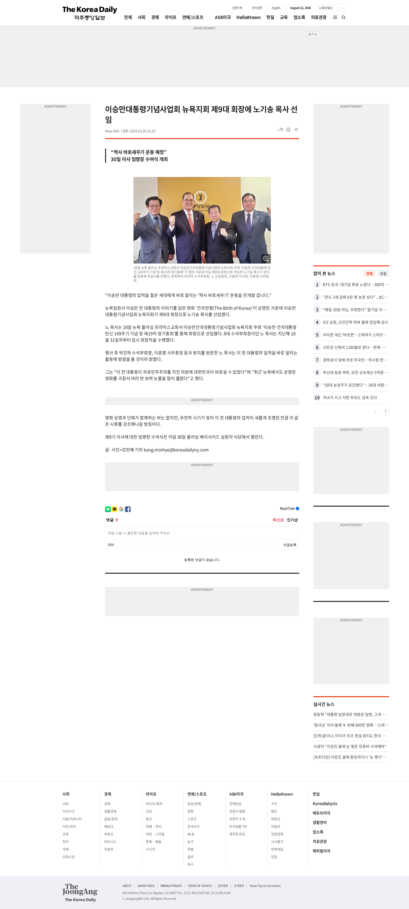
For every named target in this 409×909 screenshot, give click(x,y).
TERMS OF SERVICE (200, 886)
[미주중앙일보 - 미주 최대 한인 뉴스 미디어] (89, 13)
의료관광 (319, 17)
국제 (65, 849)
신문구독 (237, 8)
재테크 (108, 826)
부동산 (108, 834)
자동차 (108, 849)
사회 (142, 17)
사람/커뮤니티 (72, 818)
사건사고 (68, 811)
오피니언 (68, 856)
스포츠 (192, 818)
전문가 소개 (237, 818)
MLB (190, 834)
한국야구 (193, 826)
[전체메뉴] (335, 17)
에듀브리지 (321, 813)
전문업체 (277, 834)
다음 (385, 411)
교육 (284, 17)
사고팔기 (277, 841)
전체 (128, 17)
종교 (149, 818)
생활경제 (110, 811)
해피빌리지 (321, 851)
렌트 (274, 811)
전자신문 (257, 8)
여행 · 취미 (153, 826)
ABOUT (127, 886)
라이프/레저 (154, 803)
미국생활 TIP (238, 826)
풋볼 (190, 849)
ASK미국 (223, 17)
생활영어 (320, 822)
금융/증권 (111, 818)
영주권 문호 (237, 834)
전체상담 (235, 803)
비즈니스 (110, 841)
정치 (65, 841)
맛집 (274, 856)
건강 (149, 811)
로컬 (383, 273)
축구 (190, 864)
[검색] (344, 17)
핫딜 (270, 17)
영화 (190, 811)
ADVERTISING (146, 886)
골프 (190, 856)
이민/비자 (69, 826)
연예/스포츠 (193, 17)
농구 (190, 841)
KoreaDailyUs (325, 803)
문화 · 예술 (153, 841)
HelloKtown (248, 17)
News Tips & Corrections (265, 886)
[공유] (296, 129)
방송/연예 (194, 803)
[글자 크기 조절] (280, 129)
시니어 (150, 849)
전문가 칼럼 (237, 811)
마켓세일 (277, 849)
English (276, 8)
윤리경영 (223, 886)
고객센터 (239, 886)
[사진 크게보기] (266, 259)
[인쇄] (288, 129)
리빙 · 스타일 (155, 834)
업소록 (299, 17)
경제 (155, 17)
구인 (274, 803)
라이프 (171, 17)
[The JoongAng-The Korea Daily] (80, 892)
